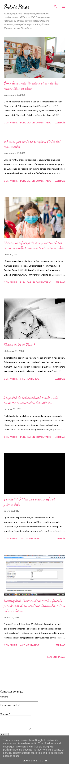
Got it (43, 760)
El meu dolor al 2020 (19, 344)
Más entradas (56, 656)
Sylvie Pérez (16, 6)
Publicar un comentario (35, 122)
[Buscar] (55, 6)
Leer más (60, 122)
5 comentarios (29, 378)
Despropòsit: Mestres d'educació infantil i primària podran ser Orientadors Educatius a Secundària (34, 605)
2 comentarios (29, 538)
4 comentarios (29, 645)
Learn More (30, 760)
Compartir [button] (10, 122)
